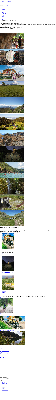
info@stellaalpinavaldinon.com (5, 390)
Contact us (3, 16)
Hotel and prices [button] (3, 9)
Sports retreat (4, 14)
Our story (4, 10)
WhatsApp (3, 389)
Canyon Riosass (3, 382)
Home (2, 19)
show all (1, 297)
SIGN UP (7, 378)
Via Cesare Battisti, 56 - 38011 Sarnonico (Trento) (7, 1)
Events (3, 15)
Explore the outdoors (5, 13)
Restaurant (3, 12)
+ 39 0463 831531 (3, 388)
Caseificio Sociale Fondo (4, 383)
